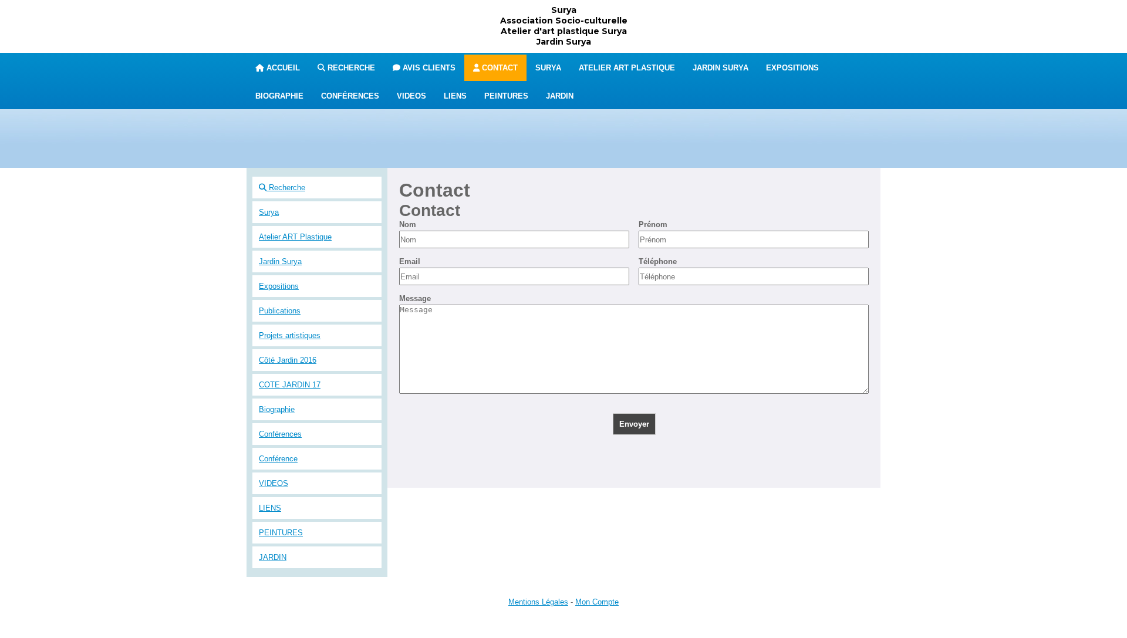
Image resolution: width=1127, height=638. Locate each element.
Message (415, 298)
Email (409, 261)
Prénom (653, 224)
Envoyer (634, 424)
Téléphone (658, 261)
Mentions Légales (538, 602)
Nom (407, 224)
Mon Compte (597, 602)
